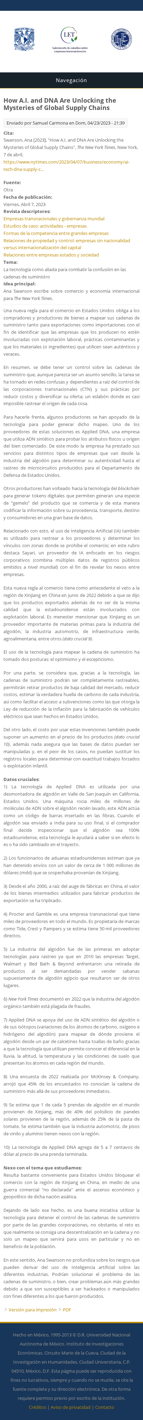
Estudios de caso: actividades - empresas (45, 226)
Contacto (104, 1407)
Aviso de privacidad (71, 1407)
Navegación (71, 80)
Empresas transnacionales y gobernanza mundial (53, 218)
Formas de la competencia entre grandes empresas (56, 233)
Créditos (37, 1407)
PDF (67, 1310)
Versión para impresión (33, 1310)
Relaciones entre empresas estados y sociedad (51, 255)
